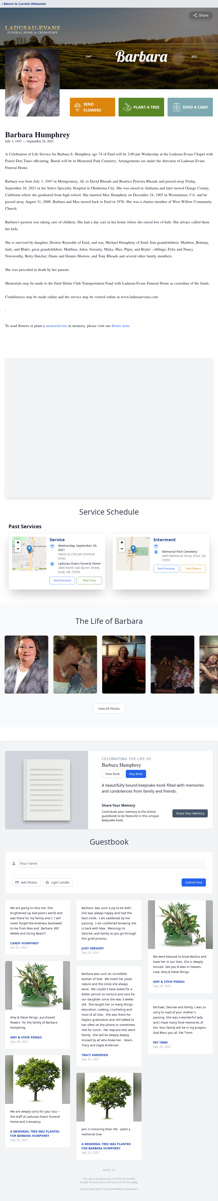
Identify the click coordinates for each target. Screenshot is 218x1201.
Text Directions (62, 580)
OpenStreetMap (113, 1189)
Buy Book (135, 774)
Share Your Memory (190, 813)
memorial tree (56, 325)
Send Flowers (193, 568)
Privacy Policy (97, 1182)
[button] (29, 549)
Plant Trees (89, 580)
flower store (120, 325)
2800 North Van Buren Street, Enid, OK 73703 (79, 570)
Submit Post (193, 882)
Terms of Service (121, 1182)
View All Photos (109, 709)
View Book (112, 774)
